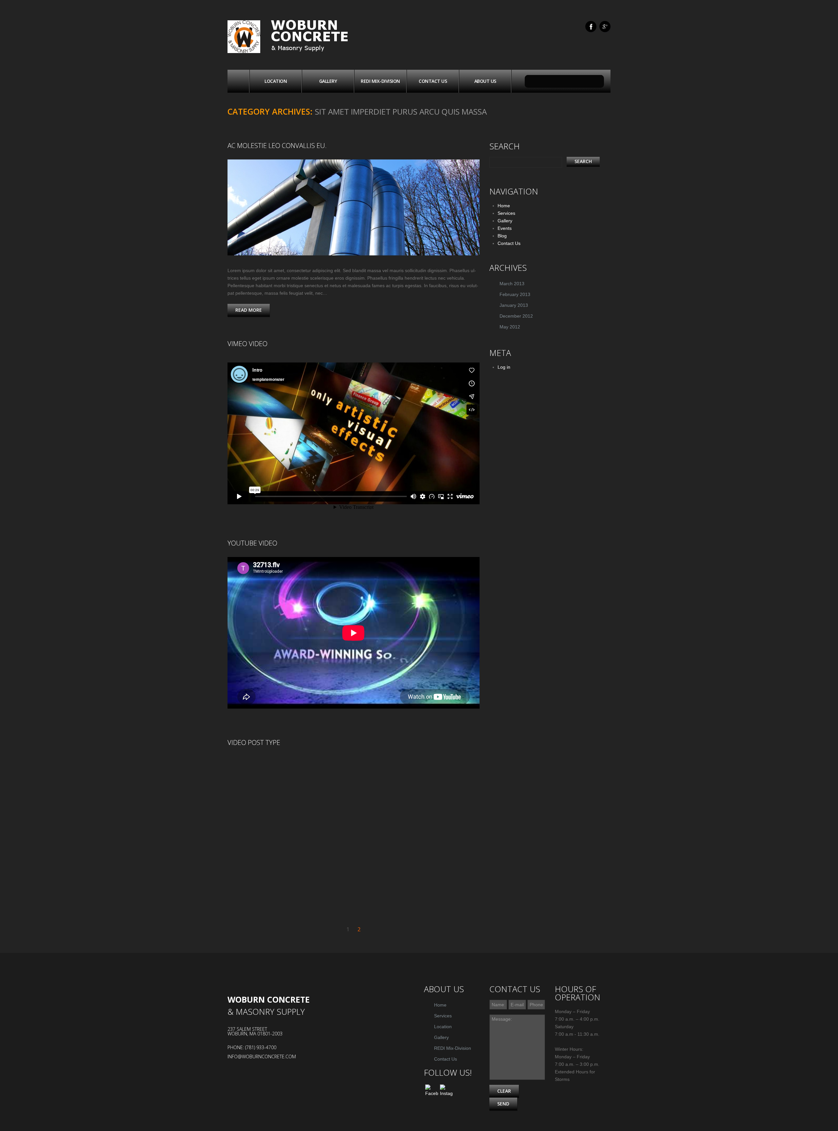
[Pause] (252, 763)
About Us (485, 81)
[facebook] (590, 26)
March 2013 (512, 283)
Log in (504, 367)
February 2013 (515, 294)
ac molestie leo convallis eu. (277, 145)
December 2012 (516, 316)
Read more (248, 310)
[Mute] (425, 763)
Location (275, 81)
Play (353, 827)
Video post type (254, 742)
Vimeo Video (247, 343)
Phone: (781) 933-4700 (252, 1047)
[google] (604, 26)
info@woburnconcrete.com (262, 1056)
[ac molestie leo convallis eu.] (354, 207)
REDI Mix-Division (380, 81)
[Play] (242, 763)
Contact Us (433, 81)
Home (238, 81)
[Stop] (272, 763)
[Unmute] (455, 763)
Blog (502, 235)
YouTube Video (252, 543)
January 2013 (514, 305)
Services (506, 213)
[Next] (262, 763)
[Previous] (232, 763)
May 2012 (510, 326)
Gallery (328, 81)
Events (505, 228)
